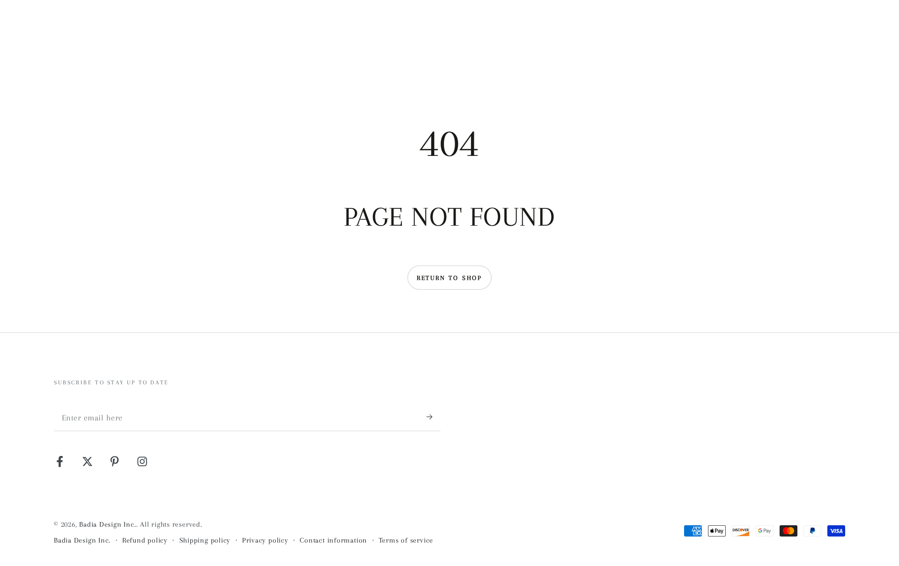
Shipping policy (205, 540)
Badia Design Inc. (107, 524)
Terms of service (406, 540)
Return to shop (449, 277)
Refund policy (145, 540)
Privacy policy (265, 540)
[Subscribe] (434, 417)
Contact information (333, 540)
